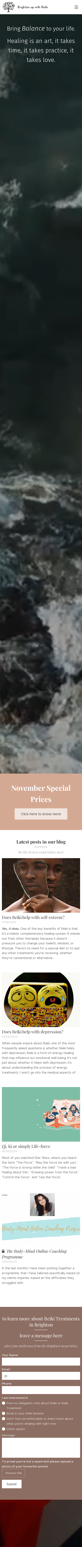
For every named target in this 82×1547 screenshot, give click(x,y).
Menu (76, 7)
